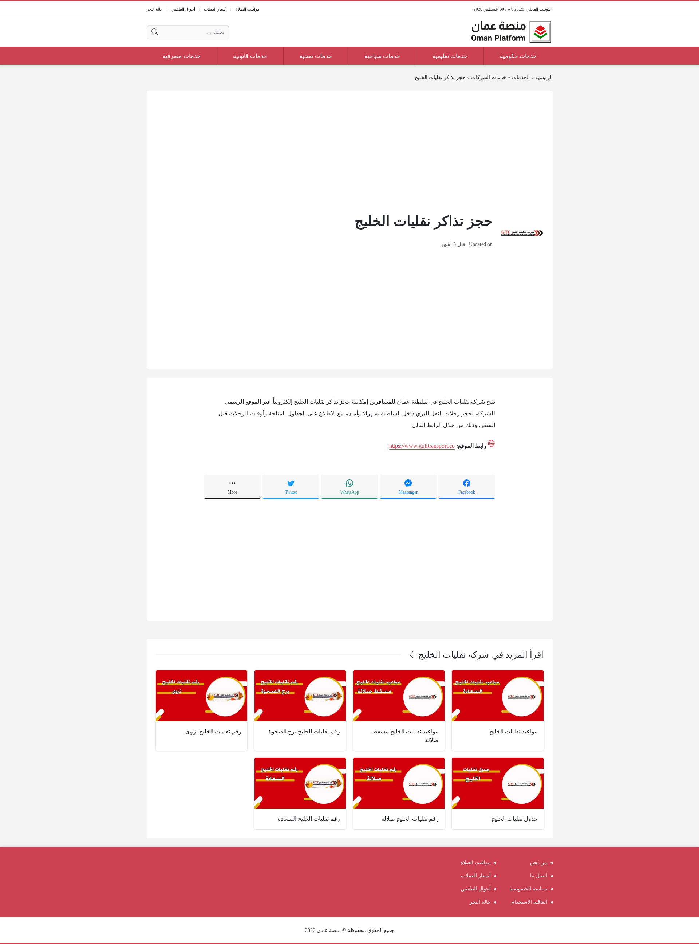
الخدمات (521, 77)
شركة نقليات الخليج (453, 654)
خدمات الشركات (488, 77)
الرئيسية (544, 77)
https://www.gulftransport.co (422, 446)
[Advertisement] (350, 151)
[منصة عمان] (511, 32)
